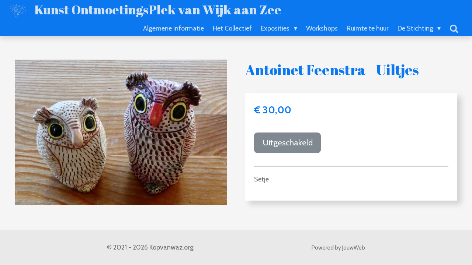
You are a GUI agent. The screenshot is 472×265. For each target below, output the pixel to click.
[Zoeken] (454, 29)
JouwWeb (353, 247)
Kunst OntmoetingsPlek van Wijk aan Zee (157, 9)
